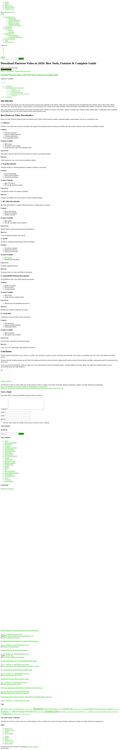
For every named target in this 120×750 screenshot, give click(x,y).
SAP (5, 469)
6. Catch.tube (13, 95)
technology (7, 714)
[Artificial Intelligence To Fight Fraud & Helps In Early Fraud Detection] (60, 558)
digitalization (89, 709)
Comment (4, 409)
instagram (21, 712)
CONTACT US (9, 9)
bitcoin (31, 709)
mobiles (64, 711)
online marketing (70, 711)
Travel (6, 478)
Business (38, 708)
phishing (76, 711)
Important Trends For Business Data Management (14, 650)
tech (2, 714)
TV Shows (7, 479)
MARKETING (9, 34)
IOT (9, 655)
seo (91, 712)
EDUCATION (8, 42)
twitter (18, 714)
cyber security (78, 709)
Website (3, 419)
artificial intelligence (14, 636)
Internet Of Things (13, 22)
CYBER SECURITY (14, 25)
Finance (6, 458)
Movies (6, 468)
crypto (59, 709)
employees (116, 709)
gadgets (14, 712)
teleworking (14, 714)
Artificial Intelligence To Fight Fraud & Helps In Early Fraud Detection (20, 630)
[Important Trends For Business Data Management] (60, 647)
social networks (110, 711)
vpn (21, 714)
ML (12, 655)
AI (6, 636)
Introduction (9, 86)
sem (89, 711)
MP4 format (8, 258)
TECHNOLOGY (9, 17)
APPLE (10, 709)
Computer (11, 32)
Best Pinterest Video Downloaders (15, 88)
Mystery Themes (33, 746)
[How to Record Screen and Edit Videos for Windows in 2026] (60, 666)
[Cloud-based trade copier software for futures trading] (60, 675)
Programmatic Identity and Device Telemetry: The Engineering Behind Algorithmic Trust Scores (26, 697)
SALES (81, 711)
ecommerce (110, 709)
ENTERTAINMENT (10, 456)
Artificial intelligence (14, 20)
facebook (4, 711)
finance (9, 711)
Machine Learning (13, 24)
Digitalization (12, 18)
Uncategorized (8, 481)
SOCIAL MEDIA (9, 39)
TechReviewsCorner (24, 71)
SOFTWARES (8, 474)
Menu (2, 14)
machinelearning (25, 636)
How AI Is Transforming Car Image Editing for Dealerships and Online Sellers (24, 386)
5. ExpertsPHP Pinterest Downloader (19, 93)
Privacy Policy (8, 733)
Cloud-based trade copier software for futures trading (15, 679)
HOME (6, 2)
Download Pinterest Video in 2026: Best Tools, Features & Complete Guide (29, 75)
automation (27, 709)
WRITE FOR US (9, 7)
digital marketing (100, 709)
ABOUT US (8, 5)
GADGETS (8, 29)
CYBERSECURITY (68, 709)
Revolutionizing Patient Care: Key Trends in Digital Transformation (19, 661)
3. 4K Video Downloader (16, 92)
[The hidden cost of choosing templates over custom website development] (60, 637)
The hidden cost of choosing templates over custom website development (20, 641)
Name (3, 412)
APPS (6, 40)
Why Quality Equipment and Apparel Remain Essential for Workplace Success (21, 688)
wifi (29, 714)
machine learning (41, 711)
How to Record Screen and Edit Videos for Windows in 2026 (16, 670)
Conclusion (9, 97)
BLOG (6, 4)
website (26, 714)
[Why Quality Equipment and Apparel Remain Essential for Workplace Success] (60, 684)
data (83, 709)
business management (51, 709)
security (85, 711)
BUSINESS (8, 27)
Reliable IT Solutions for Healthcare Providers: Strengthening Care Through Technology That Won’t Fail (32, 388)
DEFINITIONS (9, 449)
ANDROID (5, 709)
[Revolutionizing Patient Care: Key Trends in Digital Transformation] (60, 657)
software (116, 711)
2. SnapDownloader (15, 90)
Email (3, 416)
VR (32, 636)
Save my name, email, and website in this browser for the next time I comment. (26, 422)
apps (14, 709)
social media (102, 711)
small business (96, 711)
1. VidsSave (13, 89)
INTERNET (29, 712)
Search (3, 57)
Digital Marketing (13, 35)
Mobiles (10, 30)
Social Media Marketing (15, 37)
